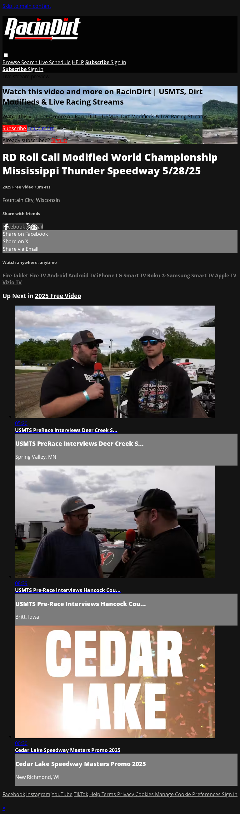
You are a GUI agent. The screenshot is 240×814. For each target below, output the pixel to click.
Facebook (14, 226)
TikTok (81, 794)
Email (36, 226)
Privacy (126, 794)
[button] (6, 55)
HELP (78, 62)
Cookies (145, 794)
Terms (109, 794)
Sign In (35, 69)
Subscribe (14, 128)
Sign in (118, 62)
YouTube (62, 794)
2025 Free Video (18, 187)
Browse (11, 62)
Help (95, 794)
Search (30, 62)
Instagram (38, 794)
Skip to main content (26, 6)
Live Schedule (55, 62)
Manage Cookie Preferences (188, 794)
